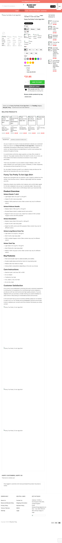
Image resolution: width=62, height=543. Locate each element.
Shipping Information (21, 503)
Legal (17, 510)
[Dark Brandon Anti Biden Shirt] (23, 120)
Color (25, 56)
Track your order (34, 10)
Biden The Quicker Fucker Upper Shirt (5, 129)
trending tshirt (28, 96)
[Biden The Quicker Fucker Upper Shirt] (5, 120)
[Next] (20, 25)
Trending (22, 10)
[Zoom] (3, 33)
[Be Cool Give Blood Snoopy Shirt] (32, 120)
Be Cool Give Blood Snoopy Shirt (31, 129)
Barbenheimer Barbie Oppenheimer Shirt (14, 129)
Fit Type (26, 26)
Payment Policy (20, 505)
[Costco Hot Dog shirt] (41, 120)
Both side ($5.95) (31, 72)
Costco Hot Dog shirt (41, 128)
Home (16, 10)
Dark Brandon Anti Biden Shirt (23, 128)
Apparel (31, 15)
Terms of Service (5, 508)
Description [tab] (6, 139)
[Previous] (4, 25)
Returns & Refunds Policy (7, 503)
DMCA (18, 508)
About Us (3, 500)
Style (26, 31)
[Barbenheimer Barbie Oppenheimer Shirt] (14, 120)
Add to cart (37, 82)
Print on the (27, 65)
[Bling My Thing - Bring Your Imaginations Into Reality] (31, 6)
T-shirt (36, 15)
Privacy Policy (4, 505)
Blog (26, 10)
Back (28, 70)
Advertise (44, 10)
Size (25, 46)
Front (28, 68)
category (37, 105)
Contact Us (19, 500)
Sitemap (3, 510)
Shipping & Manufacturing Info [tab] (18, 139)
